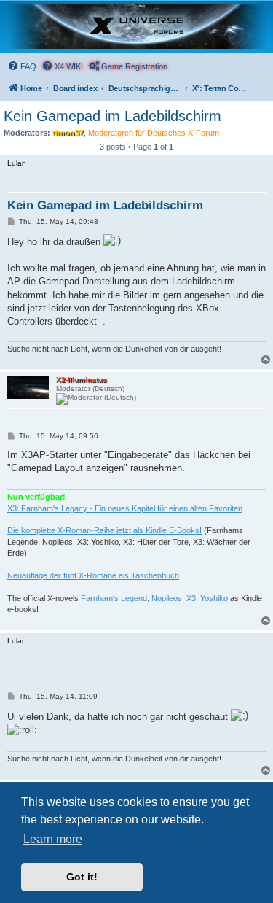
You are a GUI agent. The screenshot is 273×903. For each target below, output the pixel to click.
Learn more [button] (52, 839)
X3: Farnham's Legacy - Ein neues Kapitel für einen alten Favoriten (124, 508)
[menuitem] (21, 66)
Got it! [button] (82, 877)
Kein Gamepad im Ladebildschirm (112, 116)
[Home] (136, 26)
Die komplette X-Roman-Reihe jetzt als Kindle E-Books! (104, 530)
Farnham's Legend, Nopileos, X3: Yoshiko (154, 598)
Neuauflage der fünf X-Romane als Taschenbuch (93, 575)
